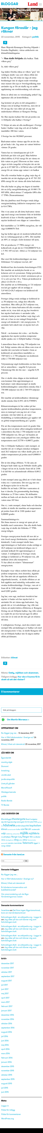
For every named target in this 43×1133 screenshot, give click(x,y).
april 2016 (5, 1049)
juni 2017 (4, 989)
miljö (3, 833)
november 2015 (7, 1070)
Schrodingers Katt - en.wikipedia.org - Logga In (21, 917)
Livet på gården (8, 783)
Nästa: (4, 672)
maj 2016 (5, 1045)
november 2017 (7, 968)
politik (35, 36)
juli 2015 (4, 1088)
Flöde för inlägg (8, 1110)
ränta (3, 840)
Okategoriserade (8, 792)
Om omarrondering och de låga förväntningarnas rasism (15, 895)
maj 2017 (4, 993)
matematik (36, 829)
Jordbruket (6, 775)
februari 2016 (7, 1058)
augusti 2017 (6, 980)
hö (2, 826)
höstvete (9, 825)
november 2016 (7, 1019)
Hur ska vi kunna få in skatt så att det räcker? (20, 678)
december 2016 (7, 1015)
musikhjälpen (6, 837)
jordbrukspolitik (8, 779)
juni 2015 (5, 1092)
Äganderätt (6, 758)
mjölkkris (34, 833)
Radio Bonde (6, 800)
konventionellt (12, 829)
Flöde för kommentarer (11, 1114)
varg (3, 846)
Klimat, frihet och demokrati (13, 744)
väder (8, 846)
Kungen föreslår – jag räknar (19, 29)
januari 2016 (6, 1062)
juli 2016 (4, 1036)
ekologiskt (20, 822)
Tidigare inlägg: (9, 676)
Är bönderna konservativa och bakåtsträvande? (14, 888)
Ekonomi (4, 766)
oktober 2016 (6, 1023)
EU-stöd (30, 822)
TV (39, 843)
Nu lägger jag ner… (9, 733)
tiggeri (35, 843)
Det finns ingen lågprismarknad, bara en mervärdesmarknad (20, 911)
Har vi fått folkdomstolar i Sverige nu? (17, 737)
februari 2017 (6, 1006)
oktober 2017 (6, 972)
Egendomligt (12, 822)
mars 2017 (5, 1002)
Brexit (28, 819)
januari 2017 (6, 1010)
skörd (20, 840)
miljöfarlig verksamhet (12, 834)
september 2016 (7, 1027)
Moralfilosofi (6, 787)
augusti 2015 (6, 1083)
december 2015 (7, 1066)
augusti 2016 (6, 1032)
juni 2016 (5, 1040)
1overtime (5, 910)
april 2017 (5, 998)
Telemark (27, 842)
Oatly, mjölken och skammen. (23, 672)
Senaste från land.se (13, 854)
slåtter (25, 840)
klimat (14, 657)
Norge (14, 836)
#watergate (18, 818)
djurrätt (4, 822)
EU (26, 822)
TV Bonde (5, 805)
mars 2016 (5, 1053)
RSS (31, 837)
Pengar (25, 836)
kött (22, 829)
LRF (29, 829)
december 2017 (7, 963)
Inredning (5, 770)
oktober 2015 (6, 1075)
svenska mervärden (15, 843)
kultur (18, 829)
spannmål (4, 843)
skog (16, 839)
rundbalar (36, 837)
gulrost (40, 822)
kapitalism (35, 825)
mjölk (24, 833)
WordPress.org (7, 1118)
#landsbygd (6, 819)
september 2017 (7, 976)
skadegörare (9, 840)
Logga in (5, 1106)
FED (35, 822)
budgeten (33, 819)
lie (26, 829)
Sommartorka (32, 840)
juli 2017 (4, 985)
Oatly (20, 837)
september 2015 (8, 1079)
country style (6, 762)
